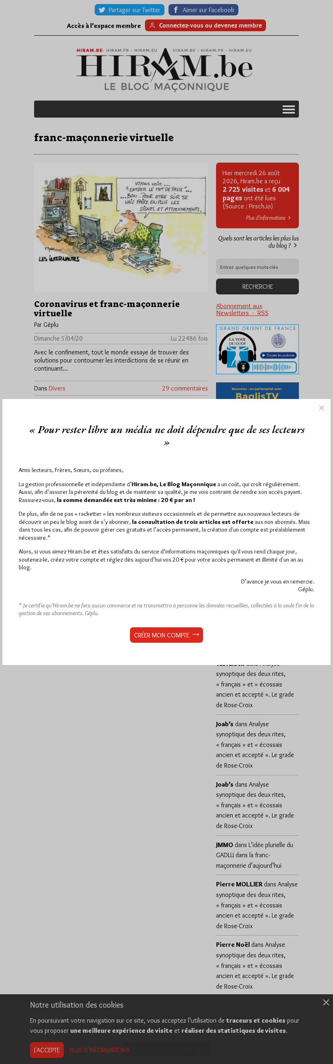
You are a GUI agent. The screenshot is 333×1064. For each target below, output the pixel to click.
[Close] (322, 408)
